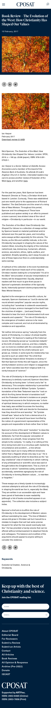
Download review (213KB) (13, 139)
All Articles (8, 654)
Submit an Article (11, 646)
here (25, 180)
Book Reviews (9, 658)
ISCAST (6, 674)
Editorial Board (10, 634)
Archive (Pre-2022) (12, 666)
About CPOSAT (10, 630)
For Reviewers (10, 638)
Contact (6, 650)
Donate (6, 670)
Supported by (13, 692)
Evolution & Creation (11, 564)
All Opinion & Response (15, 662)
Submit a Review (11, 642)
